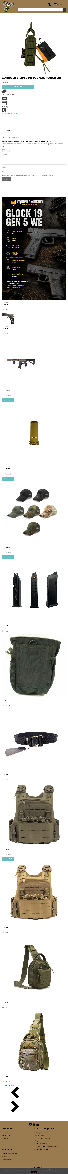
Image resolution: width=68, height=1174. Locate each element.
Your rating (5, 149)
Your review (5, 154)
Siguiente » (10, 1085)
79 (6, 1085)
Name (4, 167)
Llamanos (17, 114)
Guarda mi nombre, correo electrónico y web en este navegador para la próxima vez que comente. (28, 175)
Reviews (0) (10, 130)
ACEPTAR (34, 1172)
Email (3, 171)
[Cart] (55, 4)
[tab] (10, 130)
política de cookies (41, 1170)
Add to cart (18, 86)
